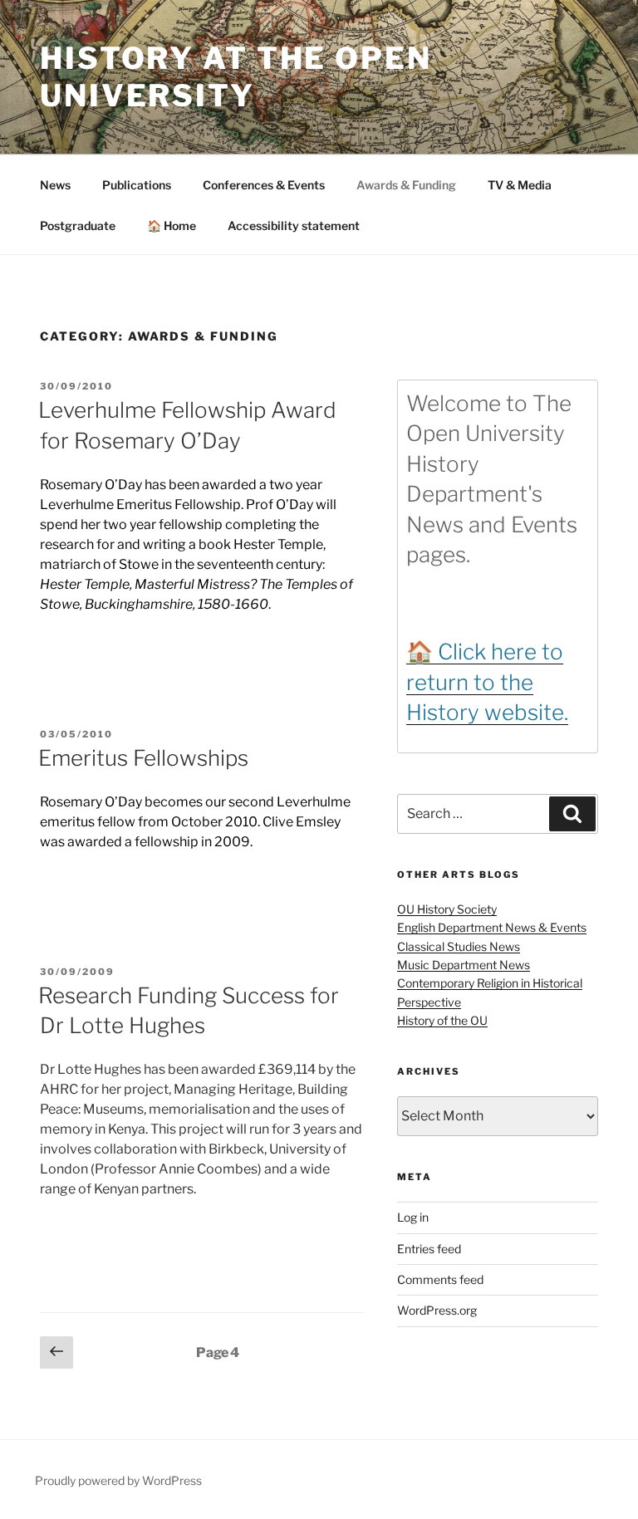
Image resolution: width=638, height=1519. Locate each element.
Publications (136, 185)
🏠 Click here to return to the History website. (487, 682)
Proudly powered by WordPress (118, 1480)
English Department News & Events (491, 927)
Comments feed (440, 1279)
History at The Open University (236, 77)
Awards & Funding (406, 185)
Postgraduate (77, 225)
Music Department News (463, 965)
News (55, 185)
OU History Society (447, 909)
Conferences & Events (264, 185)
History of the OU (442, 1020)
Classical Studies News (458, 946)
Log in (413, 1217)
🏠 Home (171, 225)
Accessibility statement (294, 225)
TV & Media (520, 185)
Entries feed (429, 1249)
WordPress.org (437, 1310)
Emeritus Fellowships (143, 758)
